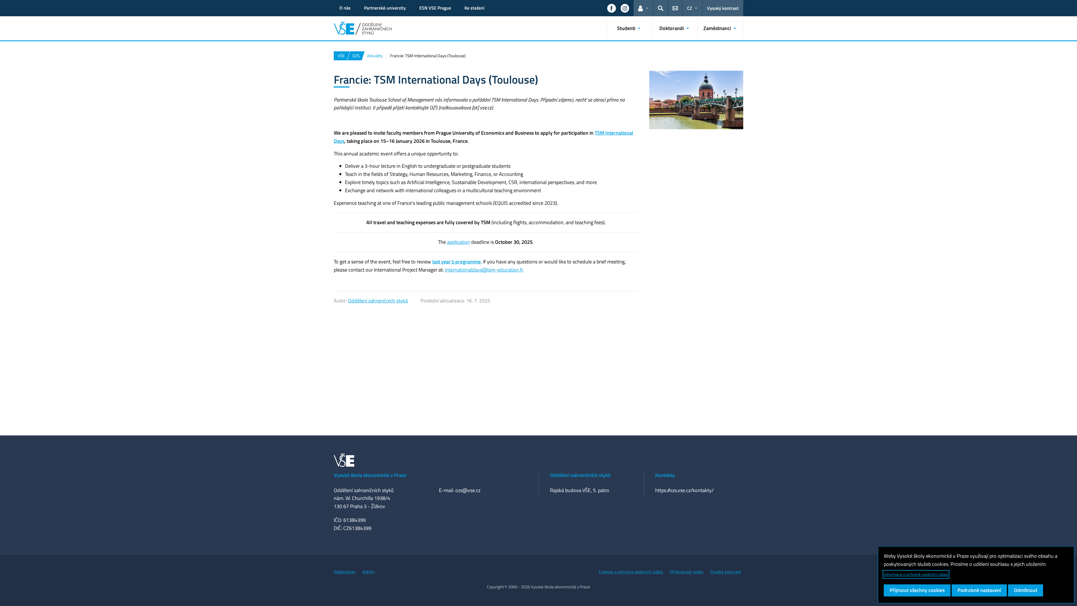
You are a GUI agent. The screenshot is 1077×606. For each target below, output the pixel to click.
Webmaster (345, 571)
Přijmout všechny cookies (917, 590)
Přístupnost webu (686, 571)
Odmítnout (1025, 590)
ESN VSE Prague (435, 7)
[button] (611, 8)
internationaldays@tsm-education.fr (484, 270)
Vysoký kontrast (723, 8)
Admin (368, 571)
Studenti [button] (626, 28)
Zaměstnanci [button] (717, 28)
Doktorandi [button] (671, 28)
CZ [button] (689, 8)
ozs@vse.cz (467, 490)
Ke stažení (474, 7)
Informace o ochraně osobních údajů (916, 574)
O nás (345, 7)
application (458, 242)
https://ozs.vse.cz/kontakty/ (684, 490)
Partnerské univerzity (385, 7)
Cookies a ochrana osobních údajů (631, 571)
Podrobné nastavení (979, 590)
